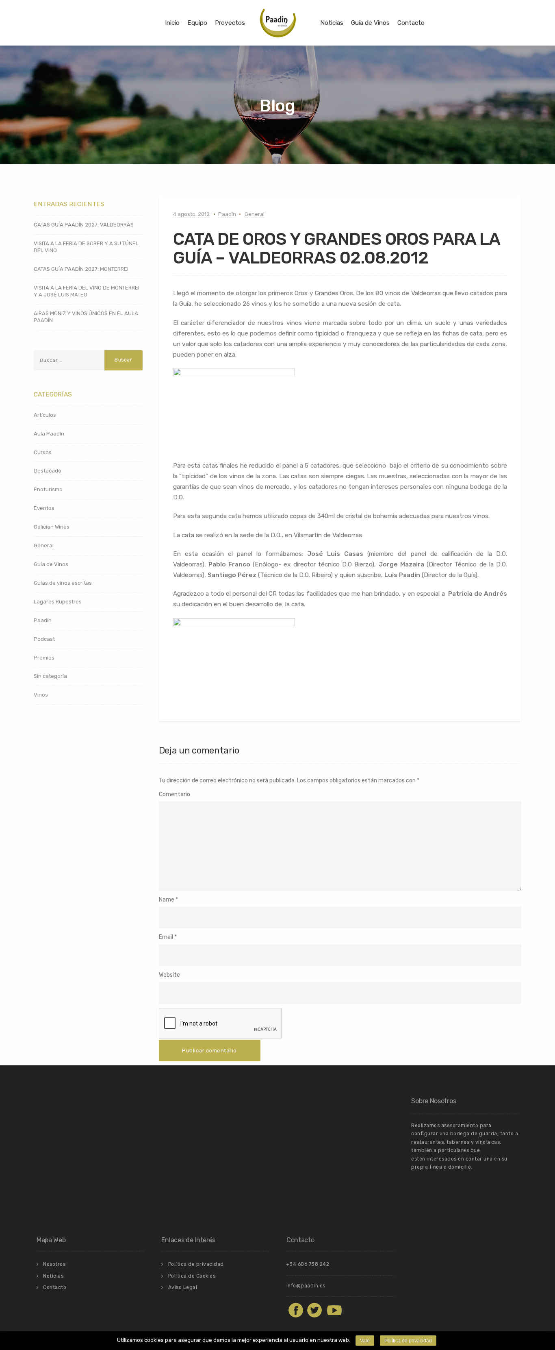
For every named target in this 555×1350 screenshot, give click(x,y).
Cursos (43, 452)
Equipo (197, 22)
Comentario (174, 794)
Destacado (47, 471)
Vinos (41, 695)
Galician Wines (51, 527)
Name (166, 899)
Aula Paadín (49, 434)
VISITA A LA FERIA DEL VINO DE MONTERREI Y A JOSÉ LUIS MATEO (86, 291)
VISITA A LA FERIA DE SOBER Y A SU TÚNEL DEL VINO (86, 246)
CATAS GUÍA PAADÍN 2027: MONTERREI (81, 269)
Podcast (44, 639)
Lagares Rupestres (58, 602)
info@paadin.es (305, 1286)
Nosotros (54, 1264)
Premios (44, 658)
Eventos (44, 508)
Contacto (411, 22)
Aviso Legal (182, 1287)
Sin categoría (50, 676)
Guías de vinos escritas (63, 583)
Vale (365, 1340)
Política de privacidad (196, 1264)
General (254, 214)
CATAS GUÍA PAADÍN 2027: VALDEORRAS (84, 225)
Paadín (227, 214)
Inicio (172, 22)
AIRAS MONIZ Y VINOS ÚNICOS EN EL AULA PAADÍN (86, 316)
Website (169, 974)
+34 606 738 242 (308, 1264)
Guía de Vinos (370, 22)
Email (166, 937)
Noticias (331, 22)
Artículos (45, 415)
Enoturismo (48, 489)
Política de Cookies (192, 1276)
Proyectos (230, 22)
